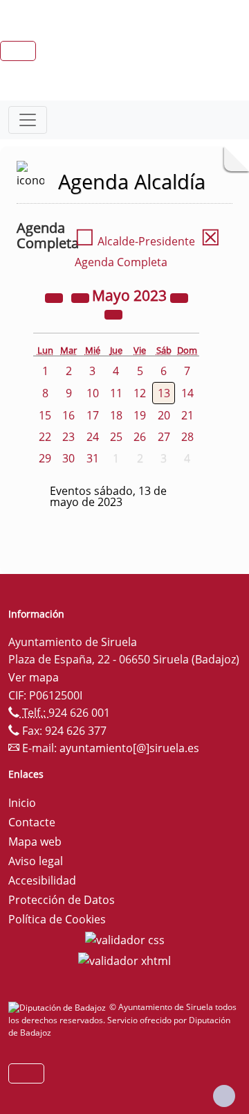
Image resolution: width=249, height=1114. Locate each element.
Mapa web (35, 841)
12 (139, 393)
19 (139, 415)
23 (68, 436)
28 (187, 436)
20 (164, 415)
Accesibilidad (42, 880)
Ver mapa (33, 677)
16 (68, 415)
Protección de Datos (61, 899)
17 (92, 415)
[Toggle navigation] (27, 120)
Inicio (22, 802)
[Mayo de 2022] (55, 296)
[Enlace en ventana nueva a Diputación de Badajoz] (58, 1007)
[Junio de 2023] (113, 313)
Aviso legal (35, 861)
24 (92, 436)
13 (164, 393)
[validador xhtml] (124, 959)
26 (139, 436)
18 (116, 415)
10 (92, 393)
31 (92, 458)
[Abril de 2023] (81, 296)
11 (116, 393)
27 (164, 436)
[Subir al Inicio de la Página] (224, 1096)
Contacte (31, 822)
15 (45, 415)
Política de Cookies (57, 919)
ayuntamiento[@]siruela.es (129, 748)
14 (187, 393)
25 (116, 436)
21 (187, 415)
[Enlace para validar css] (125, 938)
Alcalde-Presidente (135, 241)
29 (45, 458)
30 (68, 458)
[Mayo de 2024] (179, 296)
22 (45, 436)
